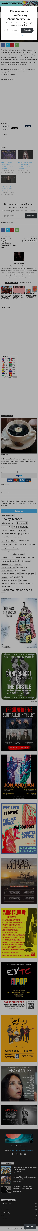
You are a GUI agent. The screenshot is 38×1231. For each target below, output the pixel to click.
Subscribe (27, 30)
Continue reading (19, 36)
